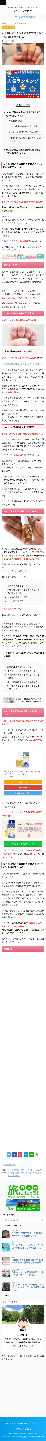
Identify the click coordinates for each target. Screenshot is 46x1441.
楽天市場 (23, 787)
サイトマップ (37, 1423)
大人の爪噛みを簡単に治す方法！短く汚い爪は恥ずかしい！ (23, 114)
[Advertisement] (23, 1051)
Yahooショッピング (23, 793)
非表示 (26, 105)
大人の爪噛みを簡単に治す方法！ (24, 126)
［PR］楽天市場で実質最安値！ (25, 17)
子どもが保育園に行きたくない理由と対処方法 (25, 1170)
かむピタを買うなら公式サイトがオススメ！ (25, 139)
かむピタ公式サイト (13, 812)
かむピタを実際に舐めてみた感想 (24, 132)
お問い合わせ (9, 1423)
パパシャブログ (23, 11)
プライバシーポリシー (23, 1423)
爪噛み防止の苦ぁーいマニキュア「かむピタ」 (23, 364)
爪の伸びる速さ (16, 120)
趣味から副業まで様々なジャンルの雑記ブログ (23, 1433)
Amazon (23, 782)
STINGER (23, 1438)
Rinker (11, 776)
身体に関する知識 (10, 1165)
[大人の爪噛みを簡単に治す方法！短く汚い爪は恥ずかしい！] (26, 1154)
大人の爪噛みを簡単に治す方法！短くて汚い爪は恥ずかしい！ (23, 151)
